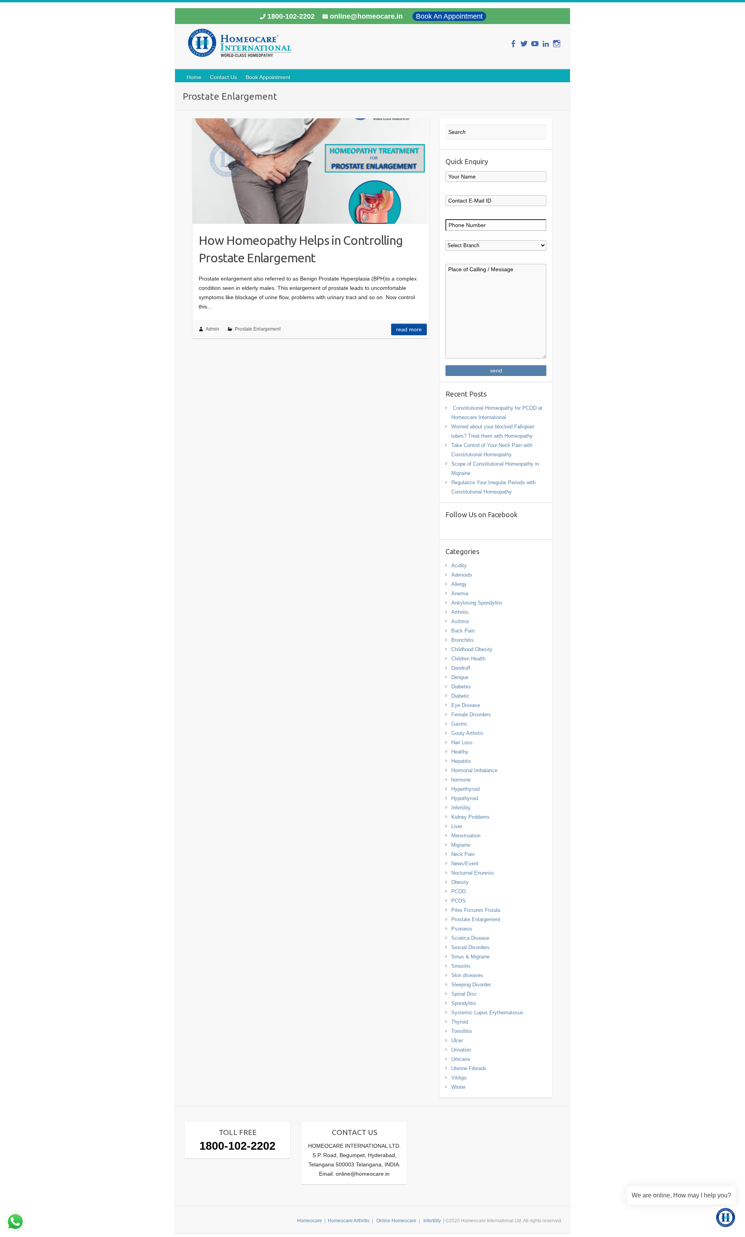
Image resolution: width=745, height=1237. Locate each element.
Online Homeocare (396, 1220)
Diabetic (460, 696)
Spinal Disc (464, 994)
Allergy (459, 584)
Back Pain (463, 631)
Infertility (461, 808)
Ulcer (457, 1040)
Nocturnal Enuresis (472, 873)
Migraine (460, 845)
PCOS (458, 901)
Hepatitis (461, 761)
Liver (456, 826)
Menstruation (465, 836)
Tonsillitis (461, 1031)
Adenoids (461, 575)
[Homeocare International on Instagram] (556, 44)
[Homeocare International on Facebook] (513, 44)
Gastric (459, 724)
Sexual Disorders (470, 947)
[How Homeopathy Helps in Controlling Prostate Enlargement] (310, 171)
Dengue (459, 677)
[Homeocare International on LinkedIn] (546, 44)
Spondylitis (463, 1003)
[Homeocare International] (239, 46)
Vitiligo (458, 1078)
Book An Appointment (449, 16)
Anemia (459, 593)
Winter (458, 1087)
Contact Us (223, 77)
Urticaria (460, 1059)
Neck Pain (463, 854)
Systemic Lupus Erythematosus (487, 1012)
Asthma (460, 621)
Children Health (468, 659)
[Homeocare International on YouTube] (535, 44)
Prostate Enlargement (258, 329)
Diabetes (461, 687)
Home (194, 77)
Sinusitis (461, 966)
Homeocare (309, 1220)
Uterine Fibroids (469, 1068)
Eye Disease (465, 705)
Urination (461, 1050)
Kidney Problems (470, 817)
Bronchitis (462, 640)
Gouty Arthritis (467, 733)
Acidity (459, 565)
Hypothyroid (464, 798)
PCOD (458, 891)
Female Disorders (471, 714)
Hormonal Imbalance (474, 770)
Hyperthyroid (465, 789)
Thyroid (459, 1022)
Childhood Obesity (471, 649)
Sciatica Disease (470, 938)
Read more (409, 329)
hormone (461, 780)
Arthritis (460, 612)
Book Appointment (268, 77)
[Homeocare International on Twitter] (524, 44)
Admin (212, 329)
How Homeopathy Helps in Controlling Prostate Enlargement (301, 249)
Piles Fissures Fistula (475, 910)
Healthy (459, 752)
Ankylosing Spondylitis (476, 603)
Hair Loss (462, 742)
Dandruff (460, 668)
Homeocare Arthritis (348, 1220)
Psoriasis (461, 929)
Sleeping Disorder (471, 985)
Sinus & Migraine (470, 957)
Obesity (460, 882)
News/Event (464, 863)
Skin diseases (467, 975)
